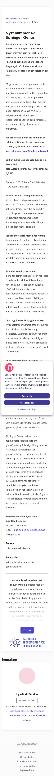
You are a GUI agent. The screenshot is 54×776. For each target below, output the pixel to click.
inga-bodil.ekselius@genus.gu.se (27, 710)
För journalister (27, 765)
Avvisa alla (27, 395)
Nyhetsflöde (27, 770)
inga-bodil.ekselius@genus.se (29, 529)
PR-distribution (27, 756)
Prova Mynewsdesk (27, 761)
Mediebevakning (27, 752)
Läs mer (27, 630)
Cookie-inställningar (27, 409)
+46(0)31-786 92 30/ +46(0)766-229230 (27, 717)
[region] (27, 388)
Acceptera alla (27, 402)
